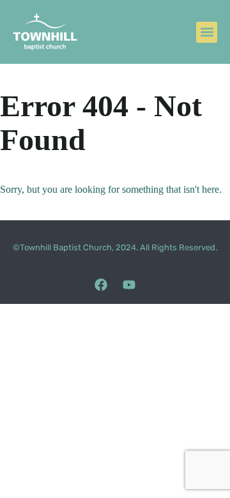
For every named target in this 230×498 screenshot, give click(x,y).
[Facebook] (101, 284)
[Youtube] (129, 284)
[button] (206, 32)
